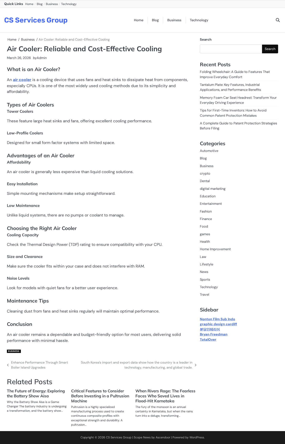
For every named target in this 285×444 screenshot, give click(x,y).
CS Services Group (36, 20)
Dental (205, 181)
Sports (205, 279)
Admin (42, 58)
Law (203, 257)
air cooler (22, 79)
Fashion (206, 211)
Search (206, 39)
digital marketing (213, 188)
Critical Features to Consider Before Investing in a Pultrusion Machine (100, 395)
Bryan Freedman (213, 334)
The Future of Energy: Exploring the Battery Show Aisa (36, 393)
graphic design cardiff (218, 324)
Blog (40, 4)
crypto (205, 173)
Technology (69, 4)
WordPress (196, 437)
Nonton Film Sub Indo (217, 319)
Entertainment (211, 204)
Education (208, 196)
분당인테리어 (210, 329)
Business (52, 4)
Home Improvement (215, 249)
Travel (204, 295)
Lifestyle (206, 264)
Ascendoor (163, 437)
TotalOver (208, 339)
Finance (206, 219)
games (205, 234)
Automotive (209, 151)
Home (29, 4)
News (204, 272)
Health (205, 241)
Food (204, 226)
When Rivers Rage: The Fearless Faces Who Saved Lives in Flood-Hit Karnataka (165, 395)
